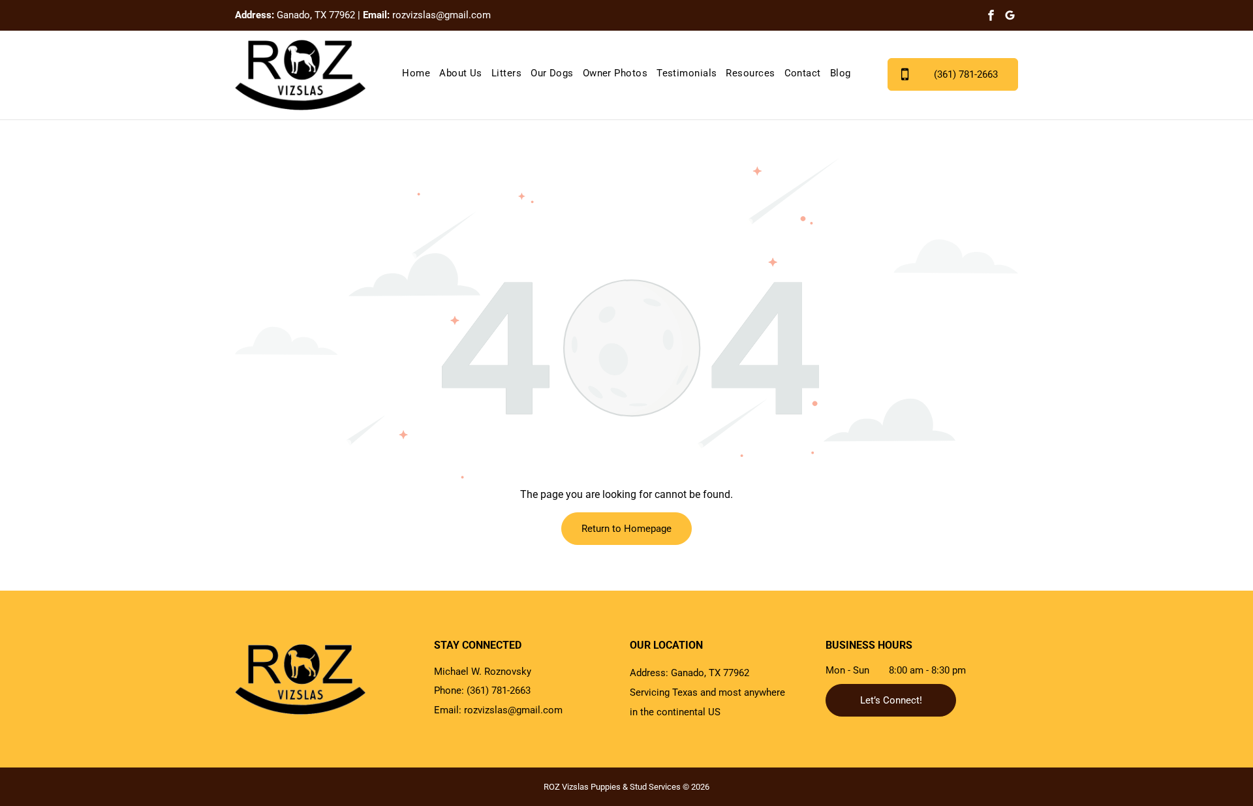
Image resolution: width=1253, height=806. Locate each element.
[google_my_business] (1010, 17)
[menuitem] (416, 73)
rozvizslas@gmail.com (441, 15)
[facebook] (991, 17)
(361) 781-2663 (499, 690)
